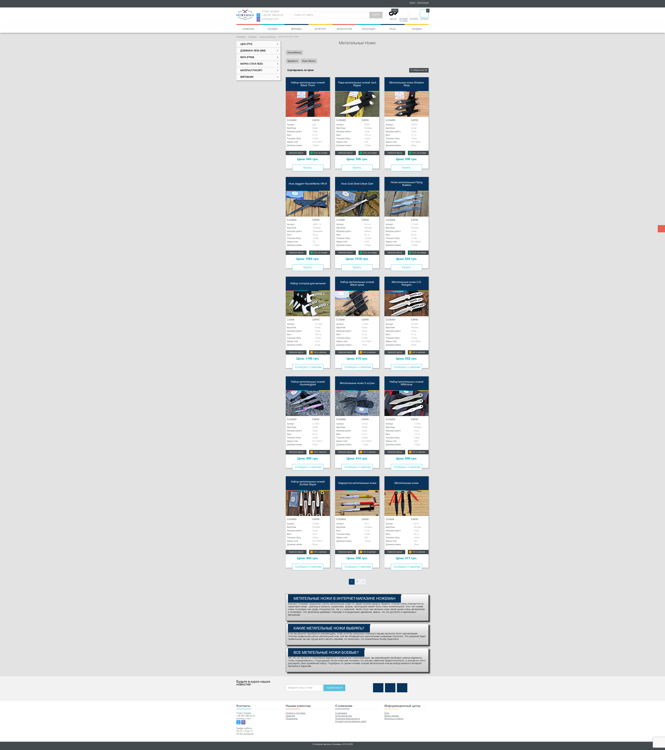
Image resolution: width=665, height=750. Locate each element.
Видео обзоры (391, 716)
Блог (386, 713)
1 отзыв (290, 319)
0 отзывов (291, 120)
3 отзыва (340, 220)
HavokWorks (294, 52)
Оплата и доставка (295, 713)
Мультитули (344, 29)
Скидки (417, 29)
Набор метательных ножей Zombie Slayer (308, 483)
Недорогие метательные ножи (357, 483)
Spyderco (292, 61)
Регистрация (423, 3)
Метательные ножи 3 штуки (357, 383)
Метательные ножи (406, 483)
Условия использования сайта (350, 721)
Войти (412, 3)
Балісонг (320, 29)
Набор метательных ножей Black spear (357, 283)
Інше (392, 29)
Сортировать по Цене (300, 70)
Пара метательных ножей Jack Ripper (357, 84)
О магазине (341, 713)
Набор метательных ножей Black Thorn (308, 84)
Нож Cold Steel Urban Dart (357, 184)
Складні (272, 29)
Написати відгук (296, 153)
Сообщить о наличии (308, 367)
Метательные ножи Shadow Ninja (406, 84)
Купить (307, 168)
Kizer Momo (308, 61)
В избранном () (419, 70)
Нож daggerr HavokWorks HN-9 (308, 184)
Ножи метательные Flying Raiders (407, 183)
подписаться (334, 688)
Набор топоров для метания (308, 283)
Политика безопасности (347, 719)
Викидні (296, 29)
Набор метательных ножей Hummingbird (308, 383)
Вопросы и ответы (394, 719)
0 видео (316, 120)
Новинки (248, 29)
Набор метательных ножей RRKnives (406, 383)
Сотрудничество (343, 716)
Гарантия (290, 716)
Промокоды (292, 719)
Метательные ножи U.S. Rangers (407, 283)
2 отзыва (340, 319)
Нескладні (368, 29)
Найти (376, 15)
